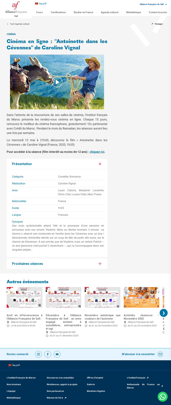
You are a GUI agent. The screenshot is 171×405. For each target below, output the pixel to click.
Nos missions (14, 384)
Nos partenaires (55, 391)
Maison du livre (55, 397)
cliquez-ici (97, 152)
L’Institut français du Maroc (21, 377)
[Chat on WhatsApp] (163, 397)
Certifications (58, 12)
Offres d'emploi (95, 377)
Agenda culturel (109, 12)
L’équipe (11, 391)
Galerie (91, 384)
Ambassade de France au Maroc (143, 386)
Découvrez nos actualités (60, 377)
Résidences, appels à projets (62, 384)
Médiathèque (133, 12)
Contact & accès (158, 12)
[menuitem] (40, 3)
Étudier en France (83, 12)
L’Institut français (136, 377)
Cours (39, 12)
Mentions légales (96, 391)
